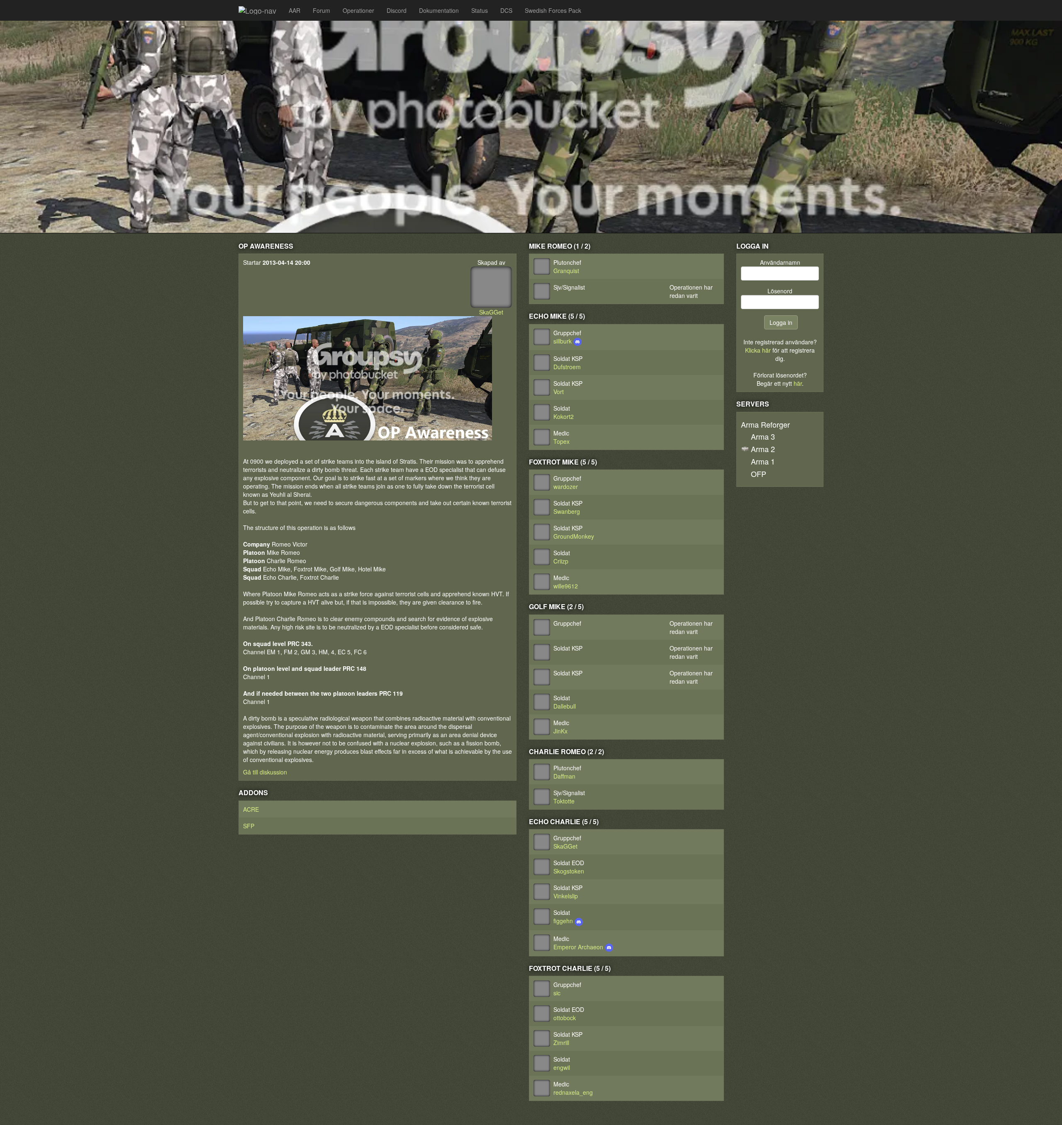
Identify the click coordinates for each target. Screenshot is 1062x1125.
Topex (561, 441)
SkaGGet (491, 312)
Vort (558, 391)
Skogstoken (568, 871)
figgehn (564, 921)
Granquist (566, 270)
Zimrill (561, 1042)
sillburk (563, 341)
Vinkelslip (565, 896)
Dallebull (564, 706)
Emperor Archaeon (579, 947)
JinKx (560, 731)
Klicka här (758, 350)
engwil (561, 1067)
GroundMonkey (573, 536)
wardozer (565, 486)
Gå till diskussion (265, 772)
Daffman (564, 776)
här (798, 383)
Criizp (560, 561)
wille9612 (565, 586)
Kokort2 (563, 416)
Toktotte (564, 801)
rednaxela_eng (573, 1092)
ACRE (251, 809)
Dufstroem (567, 367)
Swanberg (566, 511)
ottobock (564, 1018)
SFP (248, 826)
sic (556, 993)
